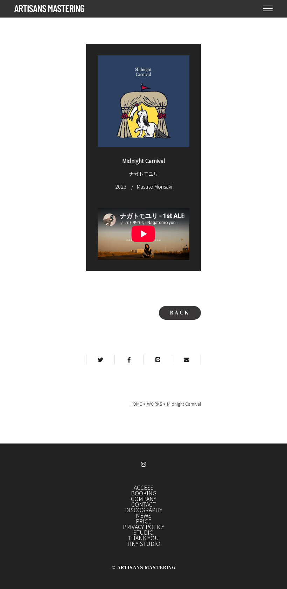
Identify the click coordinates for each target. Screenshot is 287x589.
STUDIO (143, 532)
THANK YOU (143, 538)
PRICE (144, 521)
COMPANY (143, 498)
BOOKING (143, 493)
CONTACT (143, 504)
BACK (180, 312)
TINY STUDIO (143, 543)
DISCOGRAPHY (143, 510)
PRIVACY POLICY (143, 526)
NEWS (144, 515)
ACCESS (144, 487)
